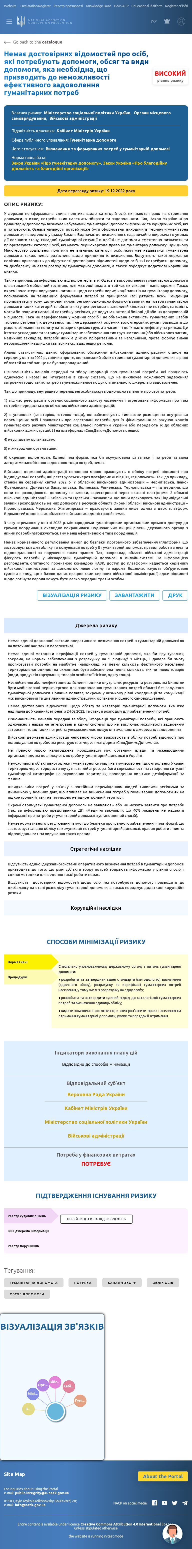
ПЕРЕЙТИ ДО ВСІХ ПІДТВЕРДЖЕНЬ (96, 1219)
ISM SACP (121, 6)
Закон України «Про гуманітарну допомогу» (56, 163)
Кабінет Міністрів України (83, 131)
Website (10, 6)
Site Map (14, 1474)
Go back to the (37, 42)
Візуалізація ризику (72, 595)
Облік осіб (162, 1282)
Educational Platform (147, 6)
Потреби (83, 1282)
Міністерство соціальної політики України (87, 113)
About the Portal (163, 1476)
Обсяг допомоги (27, 1294)
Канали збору (122, 1282)
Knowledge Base (98, 6)
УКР (154, 21)
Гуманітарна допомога (93, 140)
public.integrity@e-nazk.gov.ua (42, 1493)
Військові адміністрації (73, 118)
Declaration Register (35, 6)
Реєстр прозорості (68, 6)
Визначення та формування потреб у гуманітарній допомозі (108, 149)
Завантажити (134, 595)
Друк (175, 595)
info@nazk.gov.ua (30, 1505)
